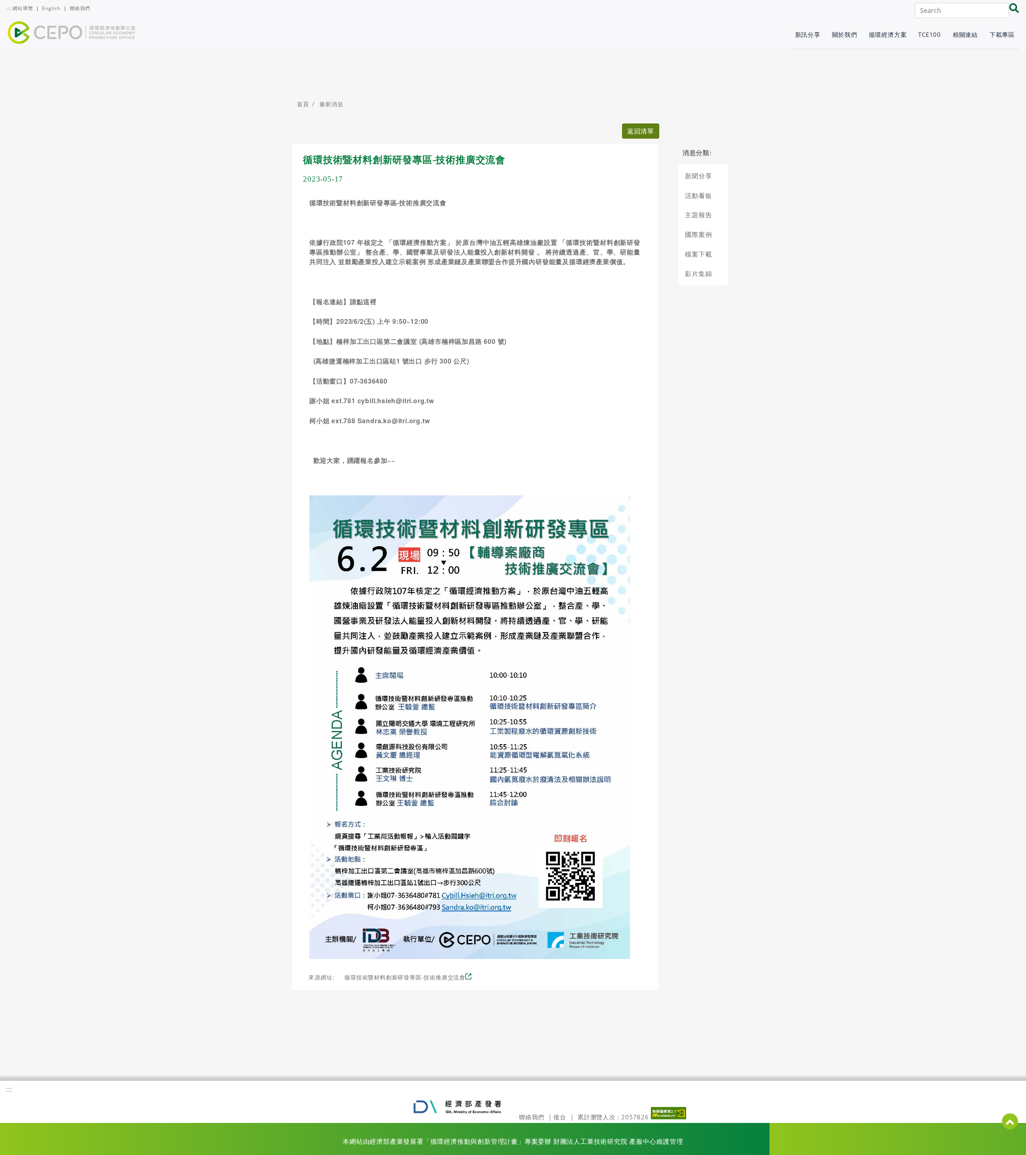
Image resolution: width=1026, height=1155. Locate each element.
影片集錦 (698, 273)
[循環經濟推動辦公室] (71, 35)
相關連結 (965, 34)
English (51, 8)
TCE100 (929, 34)
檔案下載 (698, 254)
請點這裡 (365, 301)
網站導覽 (23, 8)
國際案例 (698, 234)
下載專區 (1002, 34)
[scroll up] (1010, 1121)
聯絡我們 (80, 8)
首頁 (303, 104)
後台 (559, 1117)
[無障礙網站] (668, 1117)
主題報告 (698, 214)
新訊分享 (807, 34)
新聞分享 (698, 176)
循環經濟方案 (888, 34)
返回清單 (640, 131)
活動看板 (698, 195)
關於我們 (844, 34)
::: (8, 8)
